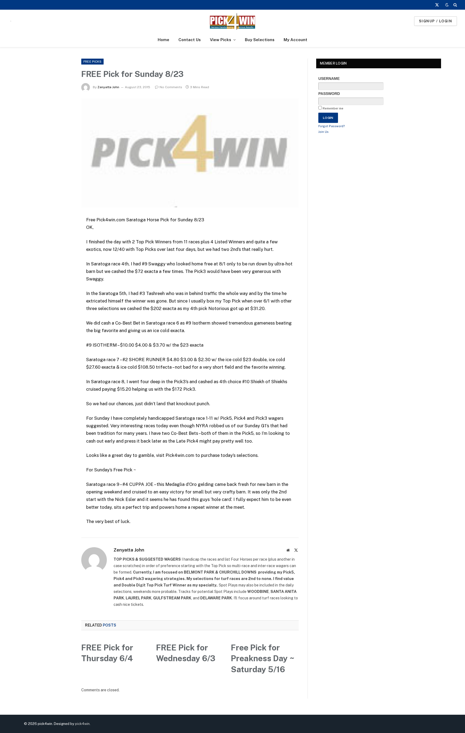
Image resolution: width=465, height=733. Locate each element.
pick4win (82, 724)
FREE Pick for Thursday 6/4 (107, 653)
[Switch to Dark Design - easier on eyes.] (447, 5)
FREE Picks (92, 61)
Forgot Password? (331, 126)
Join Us (323, 131)
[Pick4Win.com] (232, 21)
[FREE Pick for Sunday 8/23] (190, 152)
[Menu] (10, 21)
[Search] (454, 5)
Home (163, 39)
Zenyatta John (108, 87)
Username (329, 78)
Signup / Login (435, 21)
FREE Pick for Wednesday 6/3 (185, 653)
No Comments (171, 87)
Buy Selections (259, 39)
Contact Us (189, 39)
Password (329, 93)
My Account (295, 39)
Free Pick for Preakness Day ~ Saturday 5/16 (262, 658)
